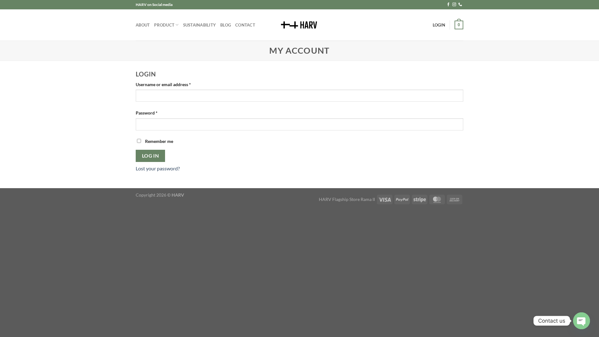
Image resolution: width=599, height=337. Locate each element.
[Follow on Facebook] (448, 4)
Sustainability (199, 24)
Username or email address (172, 84)
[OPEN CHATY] (581, 320)
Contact (245, 24)
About (143, 24)
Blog (225, 24)
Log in (150, 156)
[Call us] (460, 4)
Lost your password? (158, 168)
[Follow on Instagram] (454, 4)
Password (155, 112)
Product (164, 24)
